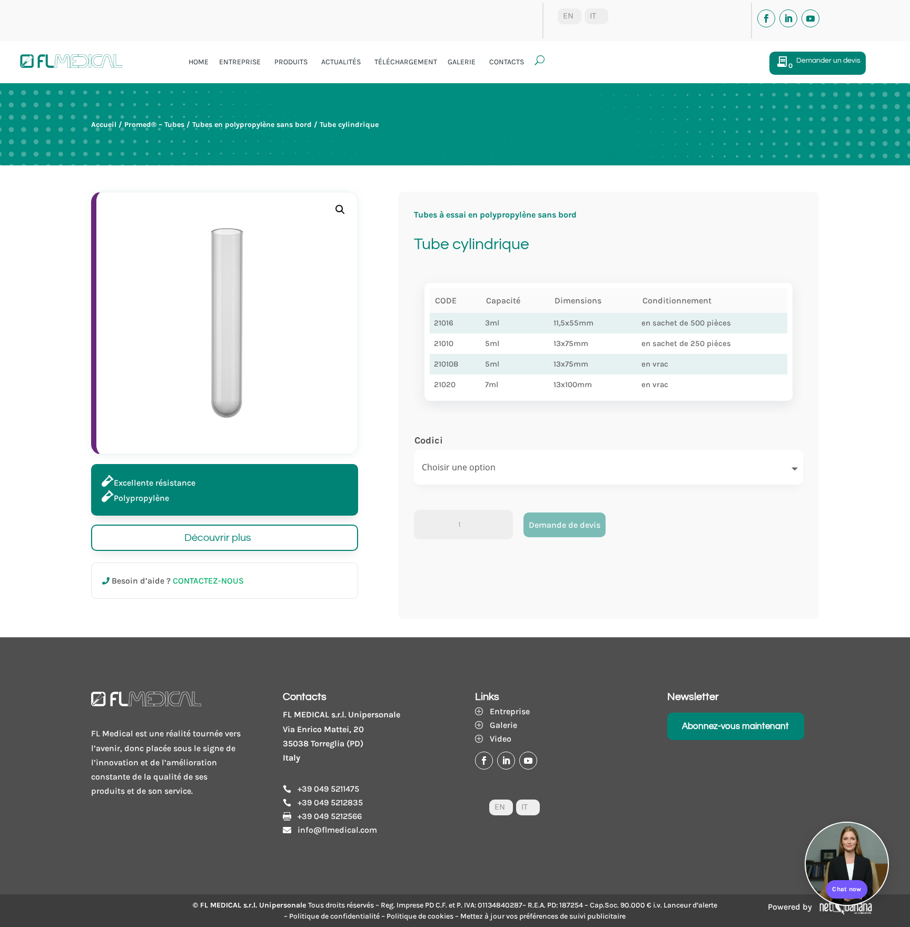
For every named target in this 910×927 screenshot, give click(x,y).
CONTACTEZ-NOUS (208, 581)
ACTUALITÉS (341, 61)
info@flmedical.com (337, 830)
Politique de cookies (420, 916)
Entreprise (510, 711)
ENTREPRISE (240, 61)
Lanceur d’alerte (690, 905)
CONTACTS (506, 61)
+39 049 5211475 (328, 789)
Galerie (503, 725)
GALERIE (462, 61)
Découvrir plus (217, 537)
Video (500, 739)
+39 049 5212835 (330, 802)
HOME (199, 61)
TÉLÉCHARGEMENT (405, 61)
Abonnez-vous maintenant (735, 726)
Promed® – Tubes (154, 124)
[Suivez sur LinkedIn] (788, 18)
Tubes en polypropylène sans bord (252, 124)
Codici (428, 440)
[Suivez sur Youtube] (810, 18)
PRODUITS (291, 61)
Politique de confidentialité (334, 916)
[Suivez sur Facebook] (766, 18)
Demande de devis (564, 525)
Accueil (103, 124)
